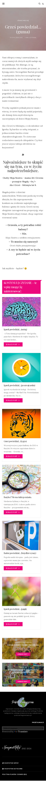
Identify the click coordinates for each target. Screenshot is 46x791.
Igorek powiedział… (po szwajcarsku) (19, 385)
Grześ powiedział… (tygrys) (15, 441)
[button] (43, 4)
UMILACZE (23, 667)
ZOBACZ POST (11, 344)
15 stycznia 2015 (16, 37)
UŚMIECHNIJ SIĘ (23, 20)
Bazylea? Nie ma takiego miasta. (18, 497)
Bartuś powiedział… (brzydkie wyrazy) (20, 553)
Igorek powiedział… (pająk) (15, 609)
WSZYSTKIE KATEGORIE (13, 769)
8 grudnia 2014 (23, 649)
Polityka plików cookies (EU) (14, 774)
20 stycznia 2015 (23, 676)
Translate (23, 731)
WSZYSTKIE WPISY (11, 763)
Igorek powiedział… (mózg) (15, 329)
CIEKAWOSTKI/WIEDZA (23, 642)
